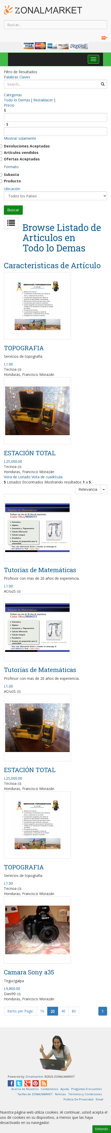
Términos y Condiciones (85, 1094)
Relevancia (87, 489)
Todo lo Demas (17, 100)
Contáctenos (49, 1089)
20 (53, 1011)
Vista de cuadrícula (46, 476)
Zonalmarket (34, 1076)
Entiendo (101, 1129)
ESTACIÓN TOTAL (30, 453)
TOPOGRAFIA (24, 348)
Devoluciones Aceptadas (27, 146)
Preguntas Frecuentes (86, 1089)
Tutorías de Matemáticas (40, 569)
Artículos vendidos (21, 152)
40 (63, 1011)
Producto (12, 180)
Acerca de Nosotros (24, 1089)
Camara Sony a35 (29, 972)
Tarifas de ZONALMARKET (35, 1094)
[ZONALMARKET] (43, 9)
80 (74, 1011)
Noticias (60, 1094)
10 (42, 1011)
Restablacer (43, 100)
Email (99, 1099)
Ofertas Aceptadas (22, 158)
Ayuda (64, 1089)
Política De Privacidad (78, 1099)
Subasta (11, 174)
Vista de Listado (17, 476)
